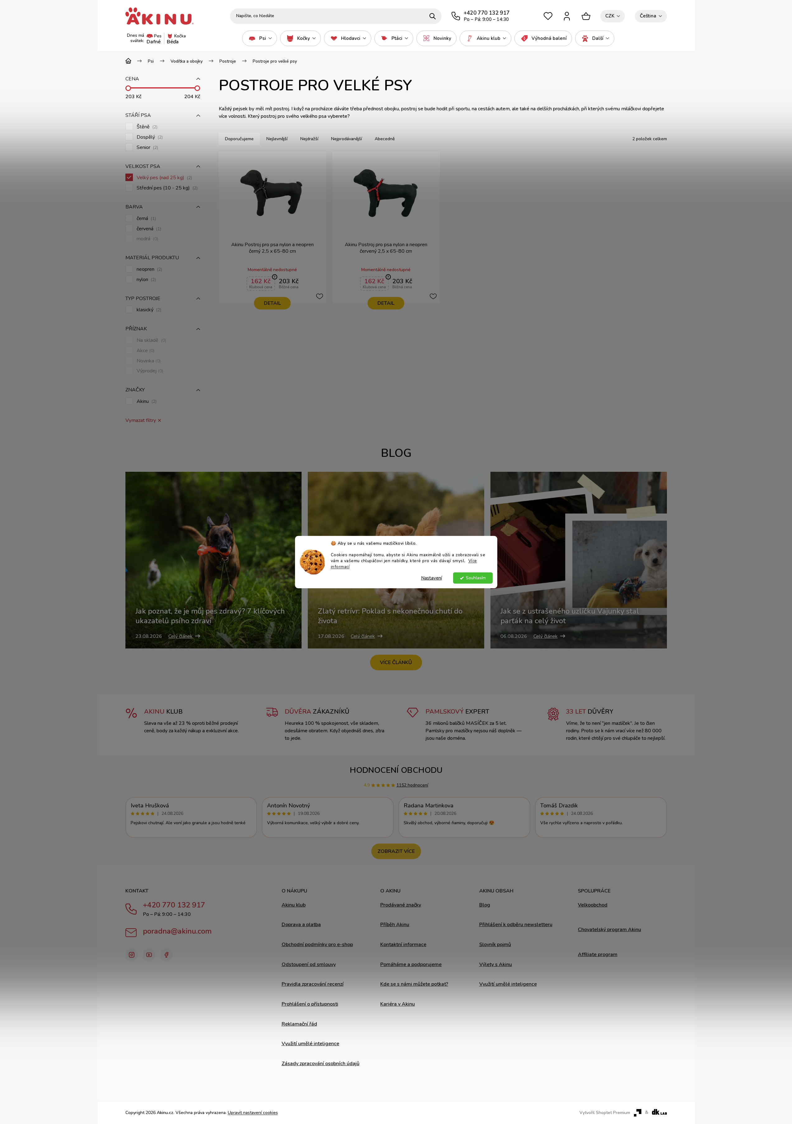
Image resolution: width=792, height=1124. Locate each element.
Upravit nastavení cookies (253, 1113)
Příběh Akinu (394, 924)
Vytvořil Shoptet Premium (604, 1113)
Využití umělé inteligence (310, 1043)
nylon (146, 279)
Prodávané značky (400, 905)
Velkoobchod (592, 905)
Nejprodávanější (346, 139)
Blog (484, 905)
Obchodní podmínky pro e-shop (317, 944)
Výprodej (149, 371)
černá (146, 218)
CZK (609, 16)
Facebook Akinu (166, 955)
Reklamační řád (299, 1024)
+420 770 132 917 (174, 905)
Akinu (146, 401)
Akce (145, 350)
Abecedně (385, 139)
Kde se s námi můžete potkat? (414, 984)
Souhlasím (476, 578)
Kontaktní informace (403, 944)
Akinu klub (294, 905)
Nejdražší (309, 139)
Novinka (148, 361)
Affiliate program (597, 954)
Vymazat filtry (140, 420)
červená (148, 229)
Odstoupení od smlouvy (309, 964)
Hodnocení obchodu (396, 770)
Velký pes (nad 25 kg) (164, 178)
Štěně (146, 127)
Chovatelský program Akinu (609, 929)
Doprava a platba (301, 924)
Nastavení (431, 578)
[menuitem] (259, 38)
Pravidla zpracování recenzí (313, 984)
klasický (148, 310)
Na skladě (151, 340)
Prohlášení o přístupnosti (310, 1004)
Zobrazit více (396, 851)
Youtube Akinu (149, 955)
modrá (147, 239)
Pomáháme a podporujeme (411, 964)
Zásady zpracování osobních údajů (320, 1063)
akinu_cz (131, 955)
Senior (147, 147)
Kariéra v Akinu (397, 1004)
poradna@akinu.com (177, 931)
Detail (272, 303)
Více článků (396, 662)
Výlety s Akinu (495, 964)
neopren (149, 269)
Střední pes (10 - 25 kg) (166, 188)
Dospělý (149, 137)
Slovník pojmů (495, 944)
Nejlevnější (277, 139)
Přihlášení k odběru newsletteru (515, 924)
